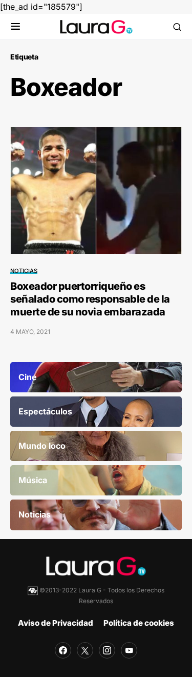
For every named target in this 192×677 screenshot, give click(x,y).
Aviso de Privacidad (55, 623)
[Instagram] (107, 650)
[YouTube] (129, 650)
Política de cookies (138, 623)
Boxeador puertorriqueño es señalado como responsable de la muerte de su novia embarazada (90, 299)
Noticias (23, 270)
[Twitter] (85, 650)
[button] (15, 27)
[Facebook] (63, 650)
